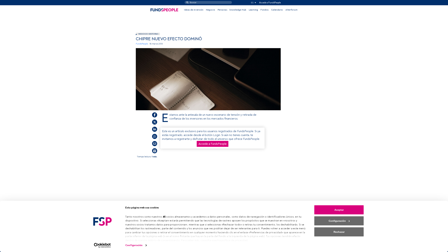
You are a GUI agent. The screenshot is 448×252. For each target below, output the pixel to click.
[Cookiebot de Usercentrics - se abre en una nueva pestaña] (102, 245)
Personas (222, 9)
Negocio (210, 9)
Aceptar (339, 209)
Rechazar (339, 231)
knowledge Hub (238, 9)
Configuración (133, 245)
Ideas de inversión (193, 9)
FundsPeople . (142, 44)
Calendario (277, 9)
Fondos (264, 9)
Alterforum (291, 9)
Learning (253, 9)
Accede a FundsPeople (270, 2)
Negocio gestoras (148, 34)
